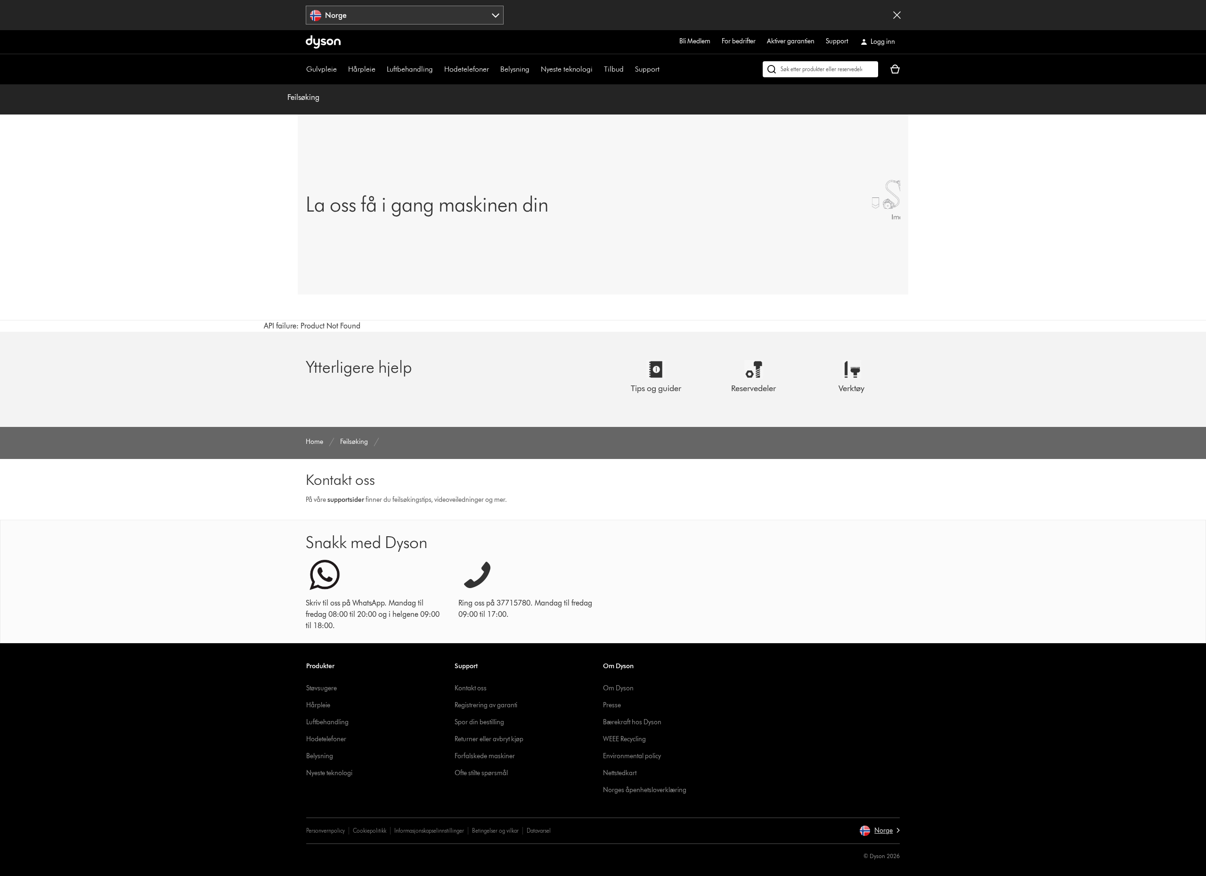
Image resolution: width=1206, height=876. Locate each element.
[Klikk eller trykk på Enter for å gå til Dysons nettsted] (323, 42)
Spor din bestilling (479, 722)
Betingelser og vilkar (495, 830)
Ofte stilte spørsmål (481, 773)
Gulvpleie (321, 69)
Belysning (515, 69)
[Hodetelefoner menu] (493, 69)
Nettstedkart (619, 773)
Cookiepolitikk (369, 830)
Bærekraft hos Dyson (632, 722)
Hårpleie (361, 69)
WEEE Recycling (624, 739)
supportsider (345, 500)
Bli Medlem (694, 41)
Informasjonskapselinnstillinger (429, 830)
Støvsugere (321, 688)
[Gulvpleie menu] (341, 69)
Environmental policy (632, 756)
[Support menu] (664, 69)
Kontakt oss (471, 688)
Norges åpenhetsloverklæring (644, 790)
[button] (879, 830)
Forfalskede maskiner (485, 756)
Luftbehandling (410, 69)
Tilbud (614, 69)
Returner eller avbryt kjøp (489, 739)
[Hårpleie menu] (380, 69)
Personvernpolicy (325, 830)
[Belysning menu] (534, 69)
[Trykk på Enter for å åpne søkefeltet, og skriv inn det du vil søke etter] (820, 69)
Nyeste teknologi (567, 69)
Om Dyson (618, 688)
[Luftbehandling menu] (437, 69)
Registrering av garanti (486, 705)
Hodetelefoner (466, 69)
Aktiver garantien (791, 41)
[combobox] (405, 15)
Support (837, 41)
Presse (612, 705)
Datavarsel (539, 830)
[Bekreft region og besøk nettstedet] (897, 15)
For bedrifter (739, 41)
